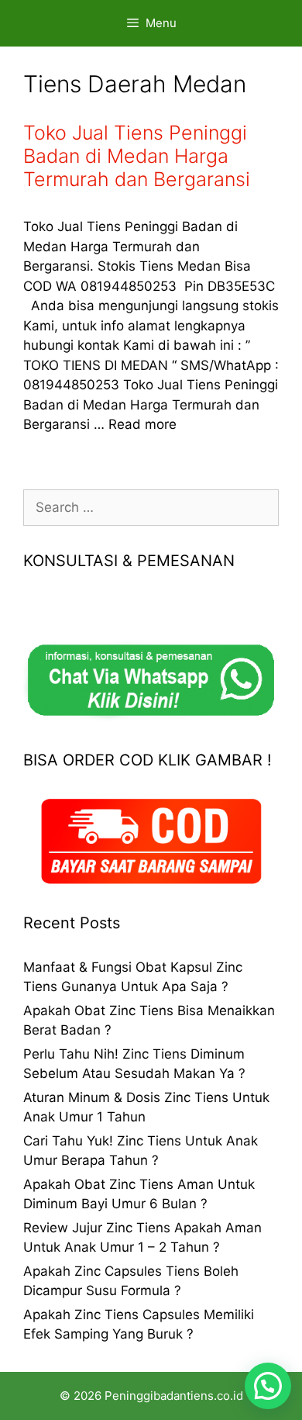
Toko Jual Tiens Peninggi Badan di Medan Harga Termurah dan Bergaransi (136, 156)
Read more (142, 424)
